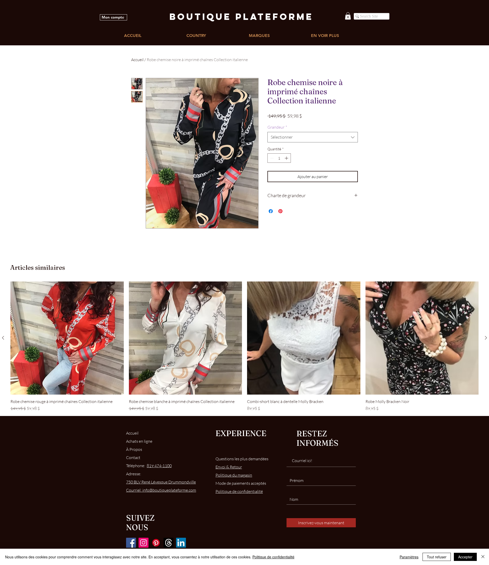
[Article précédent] (3, 338)
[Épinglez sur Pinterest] (280, 211)
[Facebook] (131, 543)
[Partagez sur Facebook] (271, 211)
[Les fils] (168, 543)
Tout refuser (436, 556)
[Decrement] (271, 158)
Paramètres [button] (409, 556)
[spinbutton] (279, 158)
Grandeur (277, 127)
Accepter (465, 556)
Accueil (137, 59)
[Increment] (287, 158)
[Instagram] (143, 543)
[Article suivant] (486, 338)
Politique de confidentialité (273, 556)
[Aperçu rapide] (67, 338)
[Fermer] (483, 557)
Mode (240, 483)
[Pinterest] (156, 543)
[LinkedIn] (181, 543)
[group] (244, 346)
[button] (348, 16)
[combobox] (312, 137)
